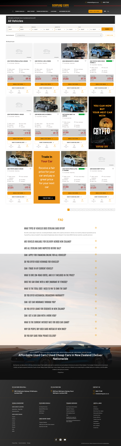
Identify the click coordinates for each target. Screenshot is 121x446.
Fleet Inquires (96, 423)
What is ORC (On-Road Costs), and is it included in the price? (49, 275)
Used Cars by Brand (17, 414)
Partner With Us (96, 417)
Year (79, 27)
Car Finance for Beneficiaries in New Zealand (73, 421)
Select (10, 29)
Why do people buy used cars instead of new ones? (45, 328)
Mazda (13, 425)
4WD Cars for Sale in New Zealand (46, 424)
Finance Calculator (70, 411)
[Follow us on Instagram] (60, 439)
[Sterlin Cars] (60, 5)
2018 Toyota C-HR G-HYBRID (43, 61)
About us (95, 406)
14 (105, 209)
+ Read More (60, 372)
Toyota (13, 416)
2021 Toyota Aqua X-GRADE (15, 169)
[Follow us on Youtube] (65, 439)
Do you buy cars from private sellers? (40, 335)
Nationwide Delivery (64, 11)
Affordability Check (70, 413)
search (107, 29)
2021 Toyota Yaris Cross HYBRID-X (97, 61)
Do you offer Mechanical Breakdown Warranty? (44, 295)
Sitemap (28, 443)
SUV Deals (41, 413)
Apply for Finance (70, 408)
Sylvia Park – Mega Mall (17, 409)
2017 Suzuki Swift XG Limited (68, 115)
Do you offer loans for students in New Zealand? (44, 308)
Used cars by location (18, 406)
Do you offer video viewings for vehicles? (41, 261)
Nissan (13, 427)
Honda (13, 423)
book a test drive (18, 84)
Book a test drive (94, 11)
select (22, 29)
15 (108, 209)
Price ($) (33, 27)
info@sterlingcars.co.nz (93, 2)
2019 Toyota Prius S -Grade (15, 114)
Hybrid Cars (41, 411)
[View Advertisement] (102, 123)
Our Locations (96, 425)
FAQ (67, 415)
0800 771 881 (106, 2)
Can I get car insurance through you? (40, 301)
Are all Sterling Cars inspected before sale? (42, 248)
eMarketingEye (106, 443)
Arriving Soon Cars (43, 406)
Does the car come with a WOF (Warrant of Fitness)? (45, 281)
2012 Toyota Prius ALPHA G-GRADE (17, 61)
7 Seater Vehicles (43, 422)
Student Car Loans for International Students (71, 418)
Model (21, 27)
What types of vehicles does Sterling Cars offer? (44, 228)
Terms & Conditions (22, 443)
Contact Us (95, 427)
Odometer (57, 27)
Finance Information (42, 11)
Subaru (13, 418)
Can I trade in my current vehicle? (38, 268)
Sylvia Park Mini (15, 411)
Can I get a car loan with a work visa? (40, 315)
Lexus (13, 420)
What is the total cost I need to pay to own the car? (45, 288)
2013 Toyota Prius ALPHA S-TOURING (69, 169)
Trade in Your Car (97, 419)
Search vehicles (19, 11)
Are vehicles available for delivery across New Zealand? (47, 241)
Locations (53, 11)
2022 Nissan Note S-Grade (70, 61)
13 (102, 209)
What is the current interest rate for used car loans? (46, 322)
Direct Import (31, 11)
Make (9, 27)
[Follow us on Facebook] (56, 439)
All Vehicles (95, 408)
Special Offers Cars (43, 408)
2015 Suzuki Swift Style (97, 169)
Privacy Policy (14, 443)
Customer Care (96, 415)
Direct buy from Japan (98, 411)
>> (113, 209)
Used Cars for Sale (43, 426)
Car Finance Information (71, 406)
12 (99, 209)
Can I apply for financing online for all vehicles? (45, 254)
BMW (13, 431)
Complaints (95, 421)
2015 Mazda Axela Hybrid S (43, 114)
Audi (13, 429)
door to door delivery (18, 88)
